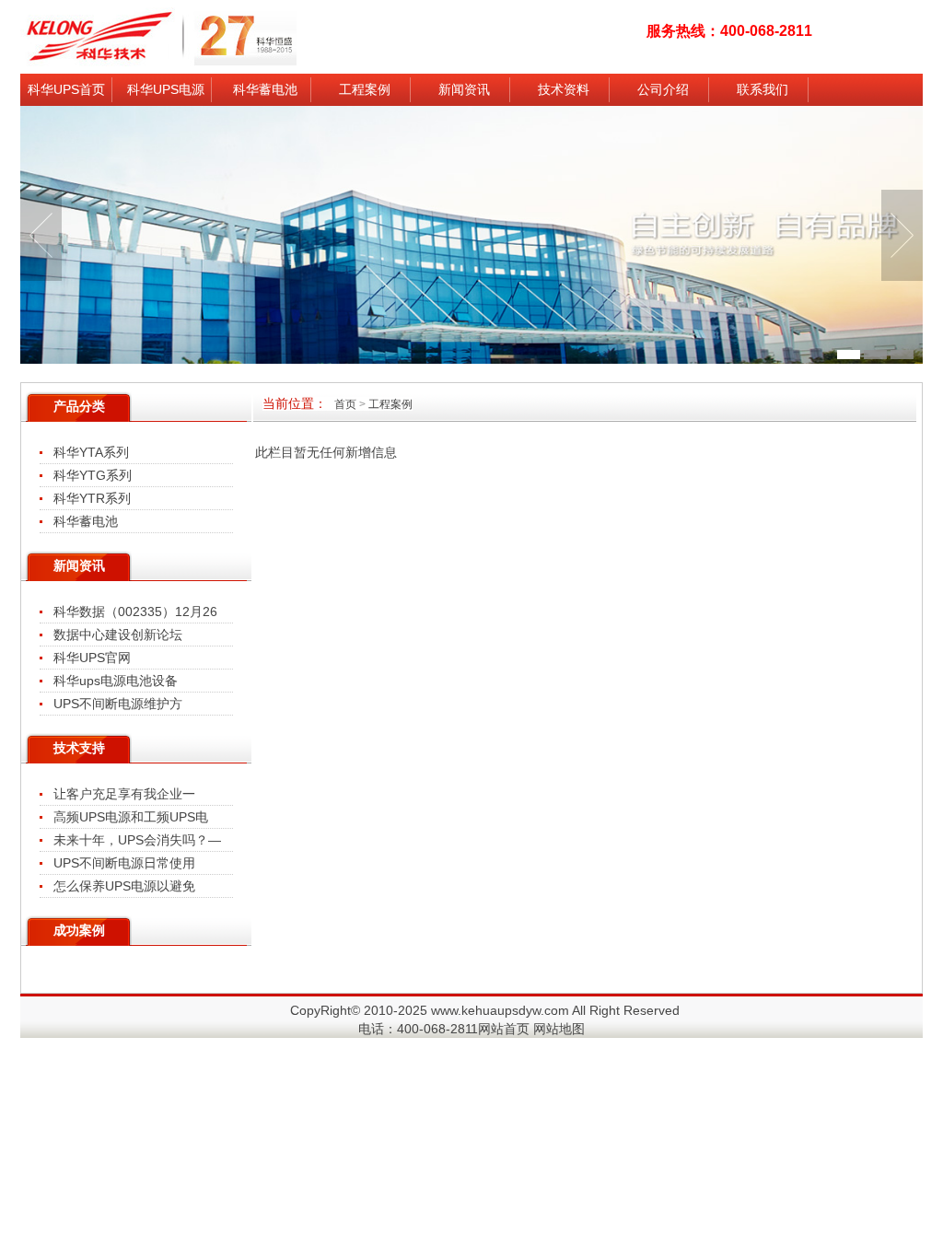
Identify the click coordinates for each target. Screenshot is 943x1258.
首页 (345, 404)
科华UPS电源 (165, 89)
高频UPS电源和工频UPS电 (130, 817)
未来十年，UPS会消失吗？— (137, 840)
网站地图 (559, 1028)
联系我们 (762, 89)
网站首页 (504, 1028)
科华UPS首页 (66, 89)
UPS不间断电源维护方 (117, 703)
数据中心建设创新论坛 (117, 634)
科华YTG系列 (92, 475)
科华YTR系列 (92, 498)
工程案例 (364, 89)
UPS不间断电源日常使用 (124, 863)
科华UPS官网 (92, 657)
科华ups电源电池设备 (115, 680)
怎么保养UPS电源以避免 (124, 886)
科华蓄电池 (265, 89)
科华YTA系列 (91, 452)
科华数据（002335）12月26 (135, 611)
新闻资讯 (464, 89)
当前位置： (337, 404)
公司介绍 (663, 89)
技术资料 (563, 89)
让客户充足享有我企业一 (124, 793)
